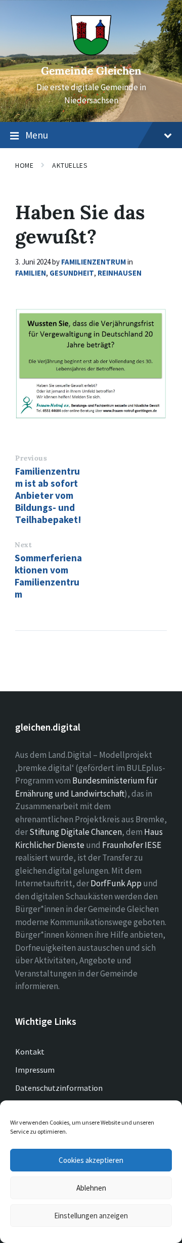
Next (23, 544)
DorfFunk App (116, 883)
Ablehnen (91, 1188)
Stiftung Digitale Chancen (75, 831)
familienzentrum (93, 262)
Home (24, 165)
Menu (36, 135)
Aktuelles (69, 165)
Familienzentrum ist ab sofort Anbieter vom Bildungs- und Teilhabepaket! (48, 495)
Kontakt (29, 1051)
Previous (31, 458)
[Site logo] (91, 52)
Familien (30, 273)
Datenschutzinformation (59, 1088)
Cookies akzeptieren (91, 1160)
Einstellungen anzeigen (91, 1215)
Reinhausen (120, 273)
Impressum (35, 1070)
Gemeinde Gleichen (91, 71)
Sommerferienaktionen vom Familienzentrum (48, 576)
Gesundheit (72, 273)
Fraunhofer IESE (131, 845)
